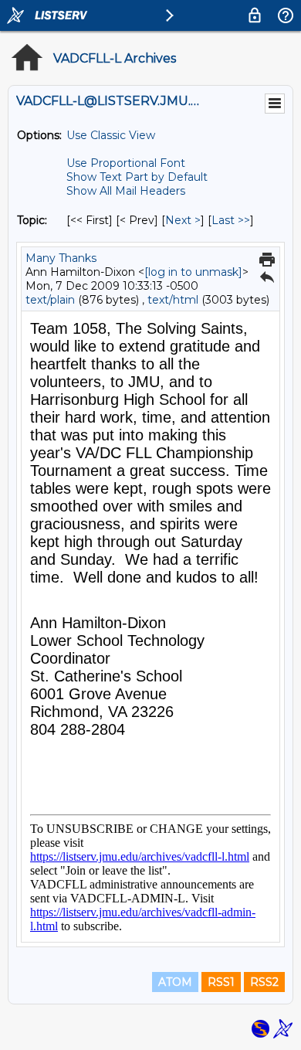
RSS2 (264, 982)
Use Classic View (110, 135)
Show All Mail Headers (125, 191)
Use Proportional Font (125, 163)
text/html (172, 300)
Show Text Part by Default (137, 177)
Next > (183, 220)
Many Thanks (60, 258)
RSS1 (221, 982)
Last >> (230, 220)
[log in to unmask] (193, 272)
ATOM (175, 982)
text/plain (50, 300)
